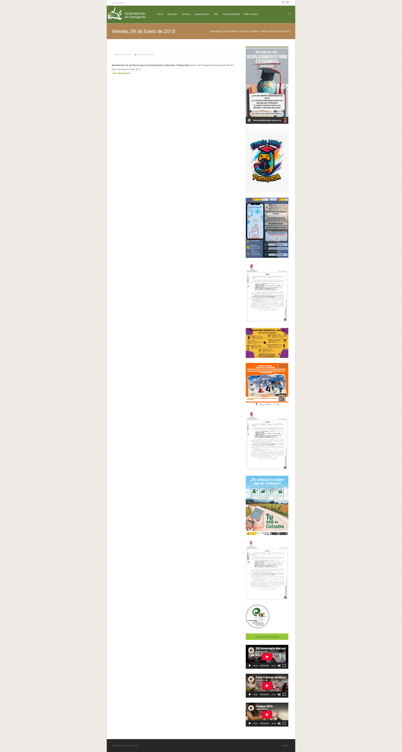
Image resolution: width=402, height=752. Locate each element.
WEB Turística (251, 14)
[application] (267, 657)
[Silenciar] (279, 665)
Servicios (186, 14)
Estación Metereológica (267, 636)
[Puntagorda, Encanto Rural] (129, 14)
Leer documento (121, 73)
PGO (216, 14)
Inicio (160, 14)
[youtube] (287, 3)
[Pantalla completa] (284, 665)
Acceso (285, 745)
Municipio (172, 14)
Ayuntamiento (202, 14)
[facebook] (283, 3)
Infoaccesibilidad (231, 14)
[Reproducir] (249, 665)
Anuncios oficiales (146, 54)
